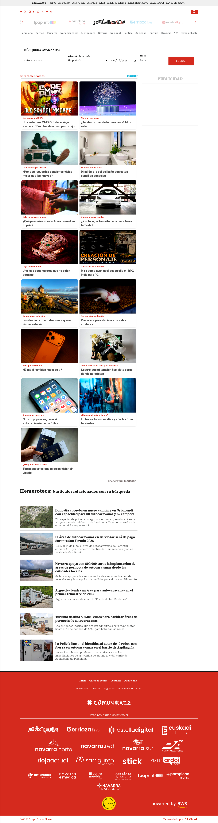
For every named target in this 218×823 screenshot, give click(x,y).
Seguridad (109, 688)
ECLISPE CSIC (78, 3)
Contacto (115, 681)
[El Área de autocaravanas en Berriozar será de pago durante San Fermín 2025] (36, 544)
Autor (143, 56)
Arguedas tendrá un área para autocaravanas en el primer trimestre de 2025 (94, 592)
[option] (109, 22)
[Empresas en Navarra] (40, 775)
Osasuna (166, 33)
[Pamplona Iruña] (178, 775)
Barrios (40, 33)
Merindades (88, 33)
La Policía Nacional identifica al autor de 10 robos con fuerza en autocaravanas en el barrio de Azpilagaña (96, 645)
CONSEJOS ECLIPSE (116, 3)
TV (176, 33)
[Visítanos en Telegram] (42, 12)
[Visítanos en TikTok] (34, 12)
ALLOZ (53, 3)
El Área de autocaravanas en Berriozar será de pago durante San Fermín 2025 (95, 539)
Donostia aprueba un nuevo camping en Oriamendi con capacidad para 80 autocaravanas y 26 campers (94, 512)
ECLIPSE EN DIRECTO (138, 3)
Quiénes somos (98, 681)
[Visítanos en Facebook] (21, 12)
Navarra (102, 33)
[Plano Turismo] (122, 775)
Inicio (82, 681)
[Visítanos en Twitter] (25, 12)
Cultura (153, 33)
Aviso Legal (82, 688)
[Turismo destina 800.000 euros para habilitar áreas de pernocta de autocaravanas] (36, 623)
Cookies (96, 688)
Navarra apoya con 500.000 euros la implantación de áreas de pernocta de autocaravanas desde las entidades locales (95, 567)
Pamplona (27, 33)
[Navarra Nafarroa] (109, 786)
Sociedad (141, 33)
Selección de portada (78, 56)
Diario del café (189, 33)
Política (128, 33)
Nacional (115, 33)
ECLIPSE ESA (64, 3)
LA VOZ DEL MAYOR (175, 3)
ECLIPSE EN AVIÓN (96, 3)
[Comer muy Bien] (95, 775)
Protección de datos (129, 688)
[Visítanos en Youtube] (47, 12)
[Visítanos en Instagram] (30, 12)
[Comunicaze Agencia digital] (109, 702)
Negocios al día (69, 33)
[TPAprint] (150, 775)
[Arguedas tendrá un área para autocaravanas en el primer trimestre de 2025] (36, 597)
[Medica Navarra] (67, 775)
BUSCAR (181, 60)
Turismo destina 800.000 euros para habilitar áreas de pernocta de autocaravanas (96, 619)
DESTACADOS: (39, 3)
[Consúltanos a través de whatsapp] (38, 12)
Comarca (52, 33)
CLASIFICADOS (157, 3)
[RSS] (51, 12)
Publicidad (130, 681)
